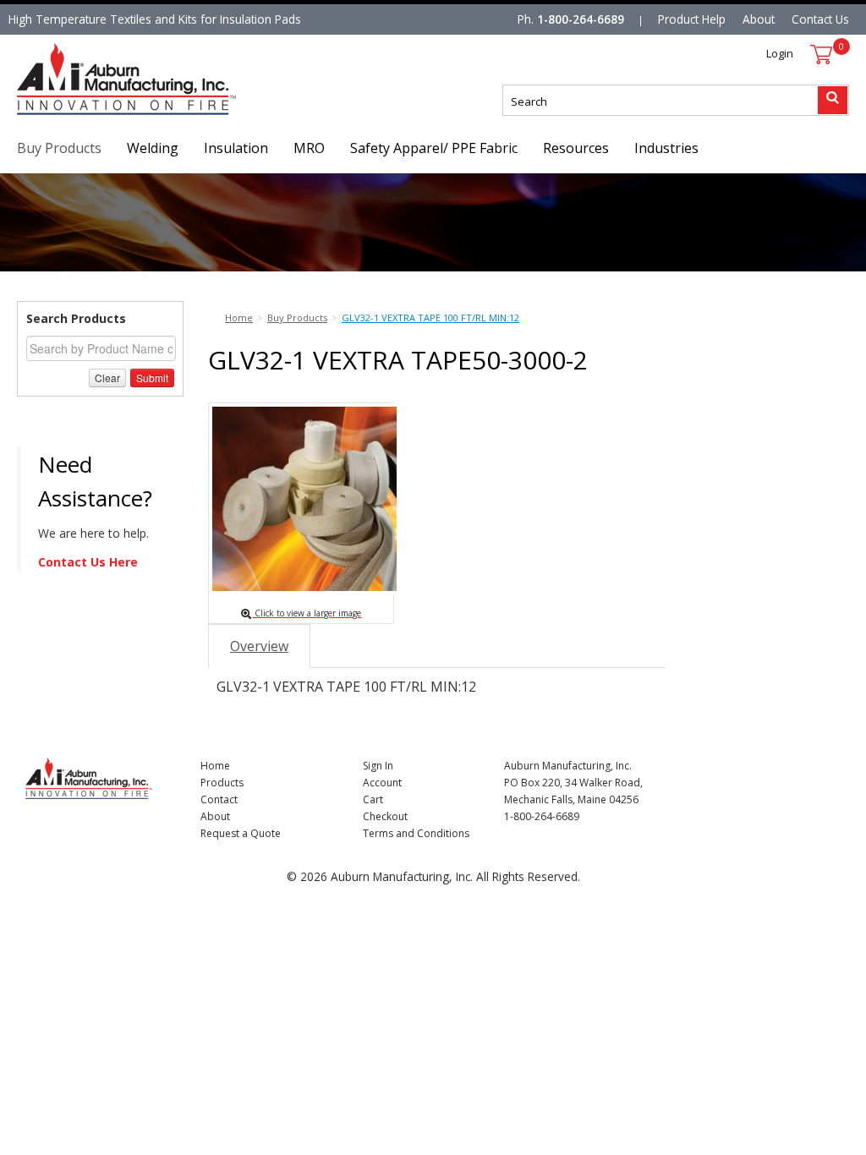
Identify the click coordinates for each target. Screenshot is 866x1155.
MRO (309, 148)
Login (779, 53)
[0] (821, 54)
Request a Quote (240, 833)
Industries (666, 148)
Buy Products (59, 148)
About (759, 19)
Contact (219, 799)
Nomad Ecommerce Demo (88, 114)
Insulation (236, 148)
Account (382, 782)
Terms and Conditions (416, 833)
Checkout (385, 816)
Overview (259, 646)
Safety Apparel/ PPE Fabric (434, 148)
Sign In (378, 765)
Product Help (692, 19)
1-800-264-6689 (580, 19)
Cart (373, 799)
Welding (152, 148)
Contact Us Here (88, 562)
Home (215, 765)
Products (222, 782)
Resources (576, 148)
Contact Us (820, 19)
